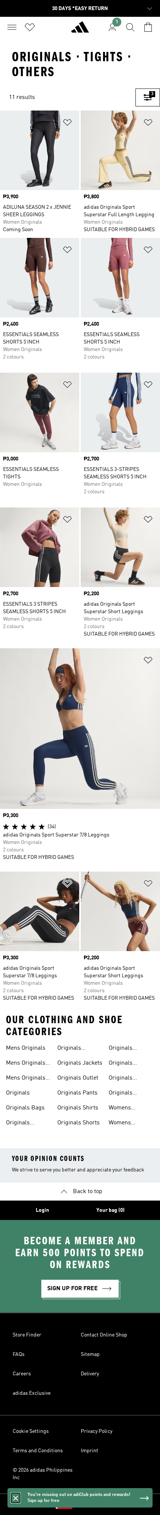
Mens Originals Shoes (25, 1064)
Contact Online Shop (104, 1335)
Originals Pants (77, 1093)
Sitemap (90, 1354)
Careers (22, 1373)
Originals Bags (25, 1108)
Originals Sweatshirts (124, 1049)
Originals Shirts (77, 1108)
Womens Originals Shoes (129, 1123)
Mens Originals (25, 1048)
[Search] (130, 27)
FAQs (19, 1354)
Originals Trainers (120, 1094)
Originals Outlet (77, 1078)
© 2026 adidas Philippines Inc (43, 1474)
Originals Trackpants (123, 1064)
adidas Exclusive (32, 1393)
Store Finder (27, 1335)
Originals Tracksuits (122, 1079)
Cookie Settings (31, 1431)
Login (42, 1210)
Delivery (90, 1373)
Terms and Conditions (38, 1450)
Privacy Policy (96, 1431)
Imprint (89, 1450)
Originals (18, 1093)
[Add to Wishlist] (67, 124)
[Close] (15, 1498)
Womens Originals (120, 1108)
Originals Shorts (78, 1123)
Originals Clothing (18, 1123)
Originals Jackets (79, 1063)
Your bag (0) (110, 1210)
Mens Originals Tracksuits (25, 1079)
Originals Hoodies (69, 1049)
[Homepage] (80, 30)
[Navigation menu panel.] (12, 27)
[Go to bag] (148, 27)
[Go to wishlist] (30, 27)
